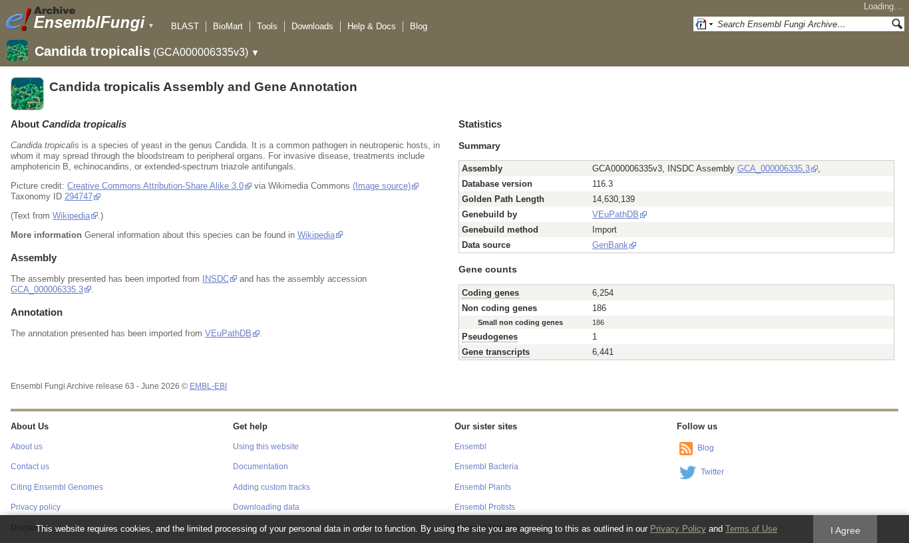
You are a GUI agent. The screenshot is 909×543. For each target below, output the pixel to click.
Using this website (266, 447)
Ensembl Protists (484, 507)
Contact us (30, 467)
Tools (267, 26)
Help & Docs (371, 26)
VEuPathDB (228, 333)
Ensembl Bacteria (486, 467)
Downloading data (266, 507)
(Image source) (382, 186)
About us (27, 447)
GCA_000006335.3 (47, 289)
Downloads (312, 26)
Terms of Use (751, 529)
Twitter (712, 472)
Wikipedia (71, 216)
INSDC (215, 279)
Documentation (260, 467)
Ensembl (470, 447)
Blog (418, 26)
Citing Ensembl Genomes (57, 487)
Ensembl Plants (482, 487)
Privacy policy (36, 507)
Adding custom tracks (271, 487)
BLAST (185, 26)
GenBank (610, 245)
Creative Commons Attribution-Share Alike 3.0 (155, 186)
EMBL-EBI (208, 386)
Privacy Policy (678, 529)
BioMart (228, 26)
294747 (78, 196)
